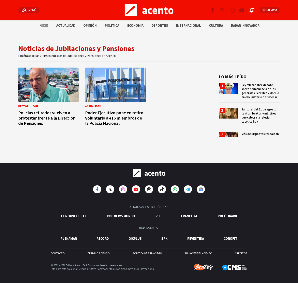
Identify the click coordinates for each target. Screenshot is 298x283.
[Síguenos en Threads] (149, 189)
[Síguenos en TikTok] (162, 189)
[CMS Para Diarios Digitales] (234, 267)
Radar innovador (245, 25)
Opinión (90, 25)
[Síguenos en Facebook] (212, 10)
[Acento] (149, 173)
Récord (102, 238)
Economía (135, 25)
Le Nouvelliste (74, 216)
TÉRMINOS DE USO (98, 253)
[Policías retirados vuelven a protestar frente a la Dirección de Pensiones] (48, 98)
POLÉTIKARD (227, 216)
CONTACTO (58, 253)
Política (112, 25)
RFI (157, 216)
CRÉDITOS (241, 253)
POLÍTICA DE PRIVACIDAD (147, 253)
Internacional (188, 25)
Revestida (195, 238)
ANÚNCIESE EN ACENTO (198, 253)
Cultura (216, 25)
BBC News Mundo (121, 216)
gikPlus (135, 238)
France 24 (189, 216)
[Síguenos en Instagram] (232, 10)
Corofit (230, 238)
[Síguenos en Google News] (201, 189)
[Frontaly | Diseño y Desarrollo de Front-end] (203, 267)
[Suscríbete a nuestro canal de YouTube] (241, 10)
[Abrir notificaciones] (251, 10)
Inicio (43, 25)
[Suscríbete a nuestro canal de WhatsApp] (175, 189)
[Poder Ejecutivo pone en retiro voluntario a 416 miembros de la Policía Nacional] (115, 98)
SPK (164, 238)
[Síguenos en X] (222, 10)
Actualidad (65, 25)
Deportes (160, 25)
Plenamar (69, 238)
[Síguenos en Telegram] (188, 189)
